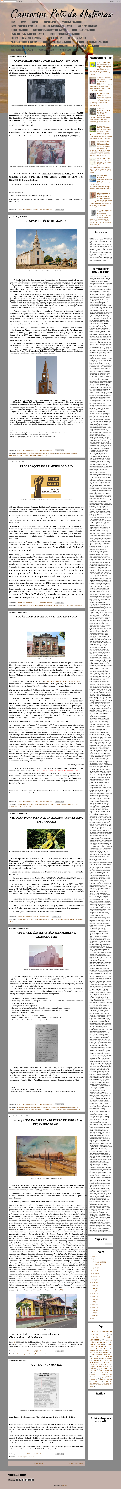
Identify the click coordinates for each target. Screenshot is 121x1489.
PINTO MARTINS (50, 22)
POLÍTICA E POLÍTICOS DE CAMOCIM (24, 42)
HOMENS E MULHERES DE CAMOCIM (86, 45)
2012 (93, 1315)
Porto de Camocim (96, 1344)
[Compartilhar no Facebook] (62, 210)
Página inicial (38, 1463)
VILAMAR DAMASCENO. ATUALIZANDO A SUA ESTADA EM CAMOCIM (46, 820)
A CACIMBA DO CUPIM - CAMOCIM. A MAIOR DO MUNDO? (104, 127)
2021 (93, 1291)
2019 (93, 1296)
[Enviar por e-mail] (56, 210)
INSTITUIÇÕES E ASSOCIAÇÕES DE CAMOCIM (49, 30)
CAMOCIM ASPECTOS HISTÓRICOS (23, 45)
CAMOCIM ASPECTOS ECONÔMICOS (55, 45)
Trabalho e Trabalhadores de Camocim (70, 605)
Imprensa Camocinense (63, 453)
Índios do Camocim (103, 1384)
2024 (93, 1282)
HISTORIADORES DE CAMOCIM (22, 49)
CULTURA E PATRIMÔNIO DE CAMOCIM (57, 42)
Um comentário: (45, 916)
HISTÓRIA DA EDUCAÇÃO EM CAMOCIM (57, 26)
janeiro (95, 1276)
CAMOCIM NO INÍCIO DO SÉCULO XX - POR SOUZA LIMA (104, 79)
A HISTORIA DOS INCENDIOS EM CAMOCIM (63, 681)
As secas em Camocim (23, 1107)
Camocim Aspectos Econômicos (40, 1107)
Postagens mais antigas (75, 1463)
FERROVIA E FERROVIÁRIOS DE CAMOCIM (26, 38)
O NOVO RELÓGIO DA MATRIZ (46, 221)
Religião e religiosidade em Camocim (36, 455)
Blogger (64, 1485)
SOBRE (23, 22)
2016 (93, 1304)
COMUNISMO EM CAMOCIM (72, 22)
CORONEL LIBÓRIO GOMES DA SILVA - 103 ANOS (46, 61)
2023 (93, 1285)
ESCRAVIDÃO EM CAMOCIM (87, 26)
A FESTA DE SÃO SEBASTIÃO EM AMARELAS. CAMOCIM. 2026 (46, 935)
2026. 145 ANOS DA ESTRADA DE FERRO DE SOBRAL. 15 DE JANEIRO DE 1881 (46, 1122)
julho (95, 1258)
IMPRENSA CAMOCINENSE (69, 49)
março (95, 1273)
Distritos (91, 1386)
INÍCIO (13, 22)
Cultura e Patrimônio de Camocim (45, 453)
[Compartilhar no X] (60, 210)
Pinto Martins (107, 1358)
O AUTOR (35, 22)
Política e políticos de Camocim (101, 1345)
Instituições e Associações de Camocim (46, 605)
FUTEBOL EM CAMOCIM (19, 30)
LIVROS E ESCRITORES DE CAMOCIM (24, 26)
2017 (93, 1302)
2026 (93, 1256)
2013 (93, 1313)
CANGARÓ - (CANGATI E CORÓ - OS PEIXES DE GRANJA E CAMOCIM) (104, 112)
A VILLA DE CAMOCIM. (46, 1365)
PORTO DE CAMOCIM (54, 38)
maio (95, 1271)
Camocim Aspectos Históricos (26, 453)
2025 (93, 1280)
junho (95, 1268)
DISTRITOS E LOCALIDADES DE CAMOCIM (65, 34)
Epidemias (96, 1381)
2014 (93, 1310)
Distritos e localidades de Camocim (46, 1109)
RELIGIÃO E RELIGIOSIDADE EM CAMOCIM (92, 42)
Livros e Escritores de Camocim (101, 1354)
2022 (93, 1288)
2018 (93, 1299)
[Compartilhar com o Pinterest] (63, 210)
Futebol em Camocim (105, 1379)
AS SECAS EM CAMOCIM (77, 38)
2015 (93, 1307)
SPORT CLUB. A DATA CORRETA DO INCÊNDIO (46, 617)
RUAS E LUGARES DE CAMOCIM (83, 30)
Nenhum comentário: (46, 209)
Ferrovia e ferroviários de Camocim (66, 919)
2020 (93, 1293)
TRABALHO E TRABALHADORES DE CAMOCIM (27, 34)
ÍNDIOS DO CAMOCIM (46, 49)
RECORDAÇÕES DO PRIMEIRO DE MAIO (46, 466)
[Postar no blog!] (58, 210)
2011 (93, 1318)
